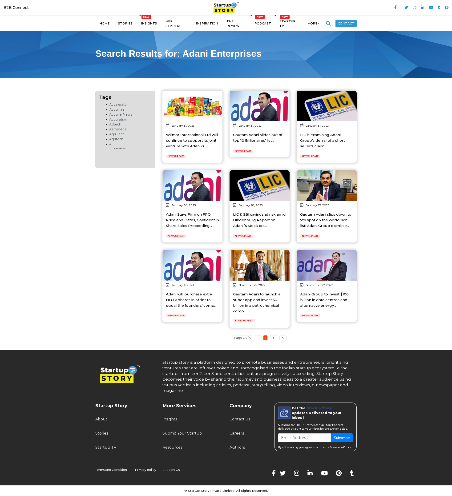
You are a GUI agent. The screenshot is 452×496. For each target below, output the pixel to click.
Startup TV (287, 23)
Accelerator (118, 104)
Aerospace (118, 129)
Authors (237, 447)
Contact (346, 23)
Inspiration (207, 23)
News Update (176, 156)
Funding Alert (244, 320)
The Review (233, 23)
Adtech (115, 124)
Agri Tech (117, 134)
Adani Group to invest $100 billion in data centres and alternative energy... (324, 300)
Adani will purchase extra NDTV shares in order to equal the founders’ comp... (191, 300)
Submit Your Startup (182, 433)
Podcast (262, 23)
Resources (172, 447)
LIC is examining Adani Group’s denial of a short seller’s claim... (322, 140)
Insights (149, 23)
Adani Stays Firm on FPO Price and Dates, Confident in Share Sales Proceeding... (192, 220)
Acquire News (120, 114)
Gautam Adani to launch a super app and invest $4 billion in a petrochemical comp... (256, 302)
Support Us (168, 470)
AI (111, 144)
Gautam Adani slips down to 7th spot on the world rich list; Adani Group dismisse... (325, 220)
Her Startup (173, 23)
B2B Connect (16, 7)
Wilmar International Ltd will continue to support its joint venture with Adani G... (192, 140)
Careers (237, 433)
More (312, 23)
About (101, 419)
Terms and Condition (111, 470)
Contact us (240, 419)
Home (104, 23)
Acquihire (117, 109)
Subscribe (342, 437)
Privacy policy (145, 470)
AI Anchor (117, 149)
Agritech (116, 139)
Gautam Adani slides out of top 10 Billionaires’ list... (257, 138)
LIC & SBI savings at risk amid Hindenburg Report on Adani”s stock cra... (259, 220)
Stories (125, 23)
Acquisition (118, 119)
